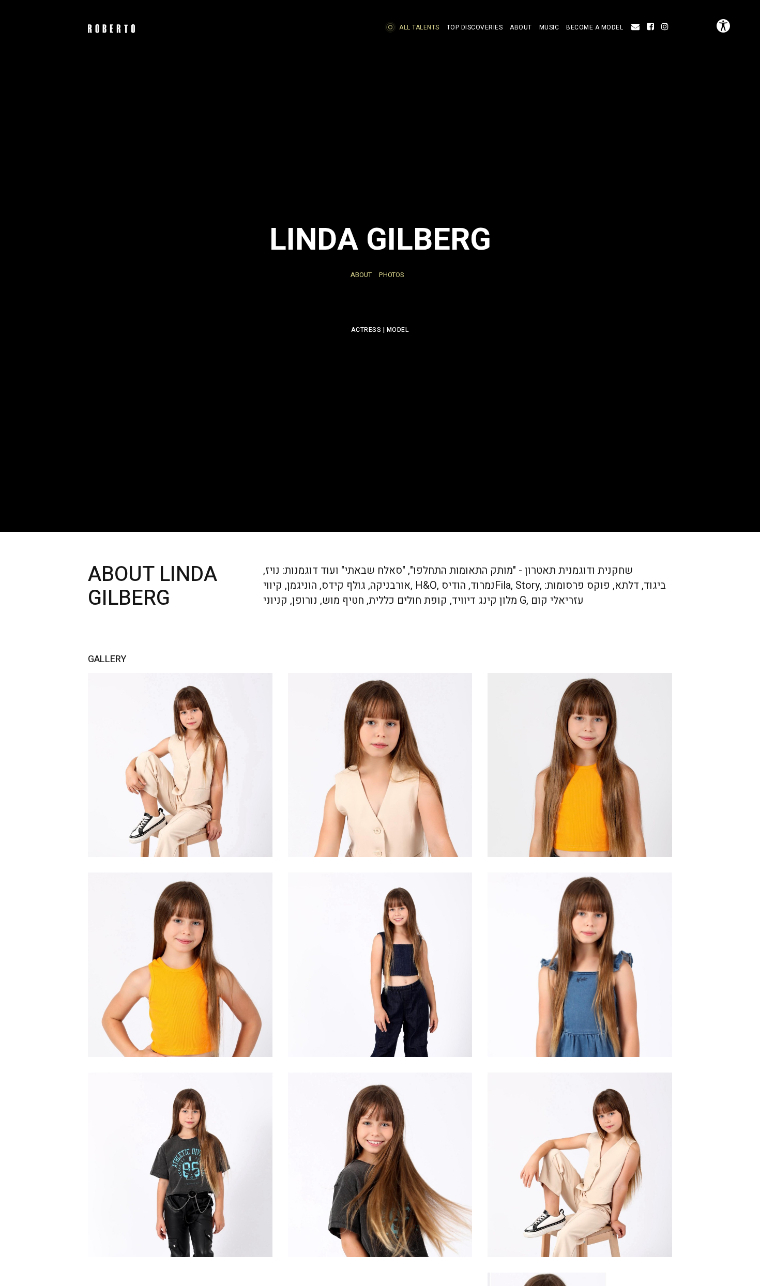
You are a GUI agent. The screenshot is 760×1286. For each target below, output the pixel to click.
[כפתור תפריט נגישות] (723, 26)
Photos (391, 275)
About (361, 275)
